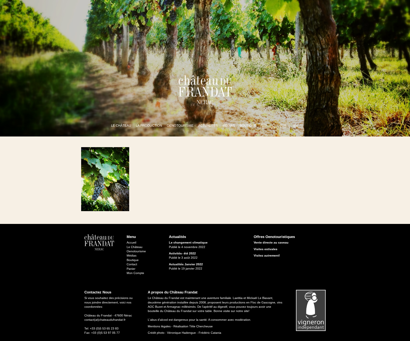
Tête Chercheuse (201, 326)
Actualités (208, 125)
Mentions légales (159, 326)
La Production (149, 125)
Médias (229, 125)
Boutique (248, 125)
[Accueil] (205, 98)
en (295, 126)
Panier (131, 268)
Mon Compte (135, 273)
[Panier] (264, 126)
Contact (132, 264)
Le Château (121, 125)
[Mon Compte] (273, 126)
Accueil (131, 242)
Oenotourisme (180, 125)
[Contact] (283, 126)
